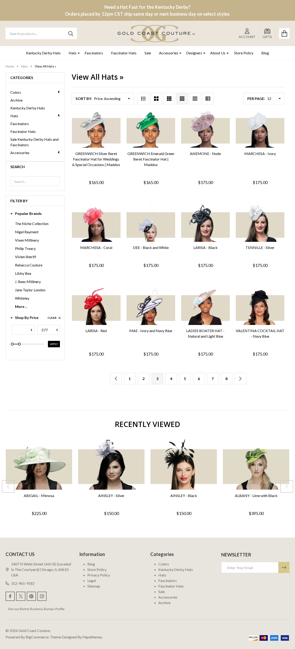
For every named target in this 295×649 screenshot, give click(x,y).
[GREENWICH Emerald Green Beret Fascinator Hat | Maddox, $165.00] (151, 129)
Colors (15, 92)
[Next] (240, 378)
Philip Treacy (25, 248)
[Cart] (284, 33)
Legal (91, 580)
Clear (51, 317)
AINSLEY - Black (183, 495)
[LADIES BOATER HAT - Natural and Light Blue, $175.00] (205, 306)
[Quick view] (111, 152)
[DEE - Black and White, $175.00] (151, 223)
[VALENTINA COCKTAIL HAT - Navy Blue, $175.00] (260, 306)
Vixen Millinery (27, 240)
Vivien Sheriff (25, 256)
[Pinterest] (31, 596)
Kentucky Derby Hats (43, 53)
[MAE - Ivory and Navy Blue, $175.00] (151, 306)
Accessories (168, 53)
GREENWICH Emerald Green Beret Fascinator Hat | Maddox (150, 159)
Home (10, 66)
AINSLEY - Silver (111, 495)
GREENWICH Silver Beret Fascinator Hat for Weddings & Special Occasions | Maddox (96, 159)
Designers (194, 53)
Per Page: (256, 98)
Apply (54, 344)
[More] (77, 53)
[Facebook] (10, 596)
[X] (20, 596)
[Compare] (100, 152)
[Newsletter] (283, 567)
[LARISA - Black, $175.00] (205, 223)
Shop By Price (26, 317)
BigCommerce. (37, 637)
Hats (73, 53)
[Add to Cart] (89, 152)
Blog (265, 53)
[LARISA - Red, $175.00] (96, 306)
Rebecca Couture (28, 265)
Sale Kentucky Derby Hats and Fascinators (34, 142)
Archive (16, 100)
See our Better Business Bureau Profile (36, 609)
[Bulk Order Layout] (208, 98)
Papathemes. (93, 637)
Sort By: (84, 98)
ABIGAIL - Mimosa (39, 495)
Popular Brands (28, 213)
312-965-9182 (23, 583)
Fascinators (94, 53)
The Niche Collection (31, 223)
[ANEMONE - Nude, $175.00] (205, 129)
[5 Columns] (195, 98)
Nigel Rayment (26, 232)
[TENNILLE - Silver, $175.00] (260, 223)
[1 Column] (143, 98)
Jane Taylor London (30, 290)
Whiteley (22, 298)
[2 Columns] (156, 98)
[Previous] (116, 378)
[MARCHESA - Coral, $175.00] (96, 223)
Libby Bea (23, 273)
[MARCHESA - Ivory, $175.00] (260, 129)
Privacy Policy (98, 575)
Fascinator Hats (123, 53)
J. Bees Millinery (28, 281)
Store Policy (243, 53)
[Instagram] (41, 596)
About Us (217, 53)
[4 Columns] (182, 98)
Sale (148, 53)
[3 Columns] (169, 98)
